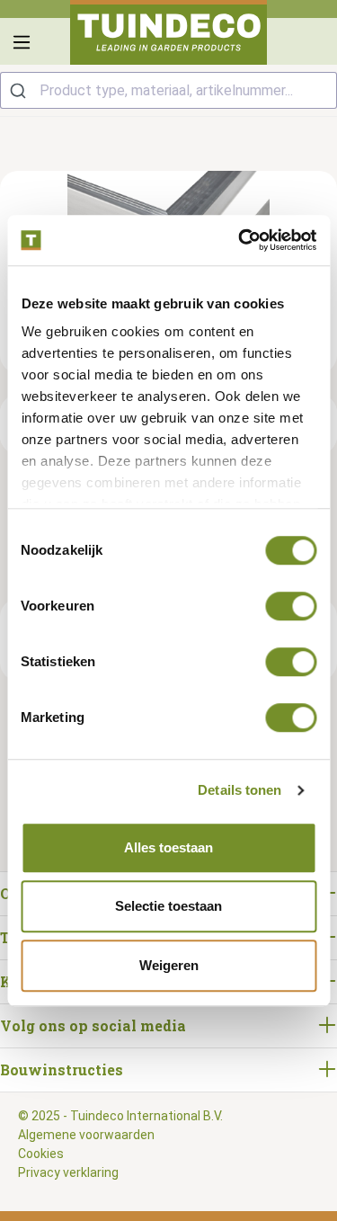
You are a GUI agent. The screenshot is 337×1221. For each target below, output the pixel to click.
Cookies (41, 1153)
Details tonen (239, 790)
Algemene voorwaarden (86, 1134)
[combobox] (168, 90)
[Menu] (21, 42)
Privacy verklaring (68, 1172)
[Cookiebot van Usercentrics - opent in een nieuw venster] (240, 240)
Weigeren (169, 965)
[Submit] (20, 90)
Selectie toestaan (168, 906)
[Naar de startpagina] (169, 32)
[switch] (290, 606)
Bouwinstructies (61, 1069)
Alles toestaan (168, 847)
